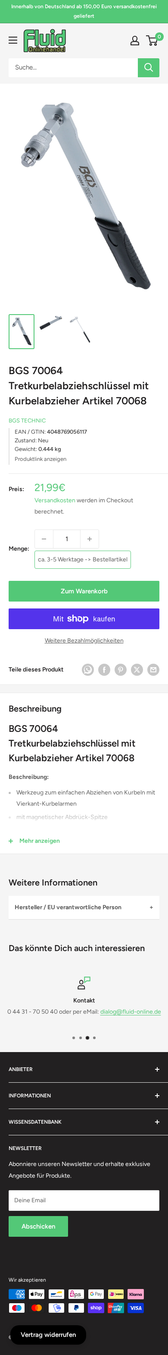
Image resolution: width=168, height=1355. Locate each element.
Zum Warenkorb (84, 591)
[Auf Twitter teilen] (137, 670)
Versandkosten (54, 500)
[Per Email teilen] (153, 670)
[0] (152, 40)
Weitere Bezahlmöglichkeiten (84, 640)
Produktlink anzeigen (40, 459)
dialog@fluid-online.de (130, 1012)
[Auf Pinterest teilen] (121, 670)
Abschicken (38, 1226)
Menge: (19, 548)
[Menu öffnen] (13, 40)
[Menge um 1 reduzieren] (44, 539)
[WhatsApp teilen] (88, 670)
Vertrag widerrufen (48, 1335)
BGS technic (27, 420)
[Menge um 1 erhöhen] (90, 539)
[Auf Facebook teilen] (104, 670)
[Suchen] (148, 67)
